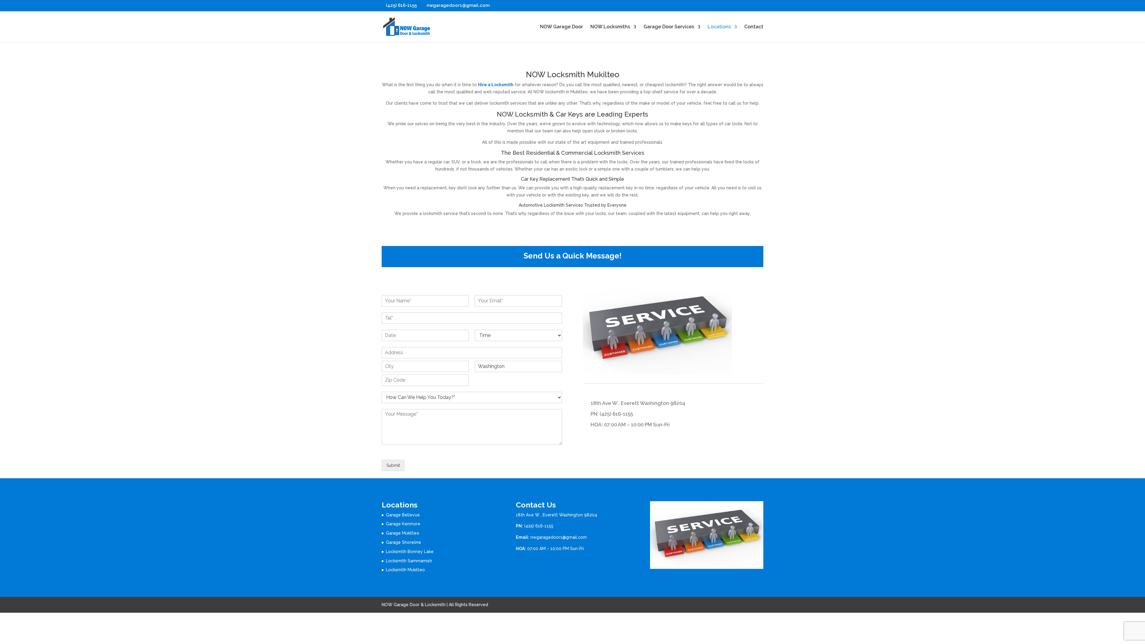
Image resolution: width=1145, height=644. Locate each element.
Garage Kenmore (403, 523)
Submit (393, 465)
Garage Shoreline (403, 542)
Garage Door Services (668, 27)
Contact (753, 27)
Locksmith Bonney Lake (410, 551)
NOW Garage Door (561, 27)
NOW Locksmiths (610, 27)
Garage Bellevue (403, 515)
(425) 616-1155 (538, 526)
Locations (719, 27)
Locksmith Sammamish (409, 560)
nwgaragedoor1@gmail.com (558, 537)
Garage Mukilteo (402, 533)
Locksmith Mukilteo (405, 569)
